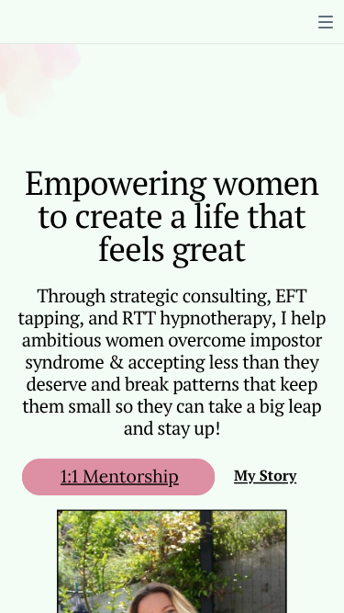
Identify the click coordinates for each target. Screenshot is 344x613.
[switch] (326, 22)
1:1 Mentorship (120, 476)
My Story (265, 475)
